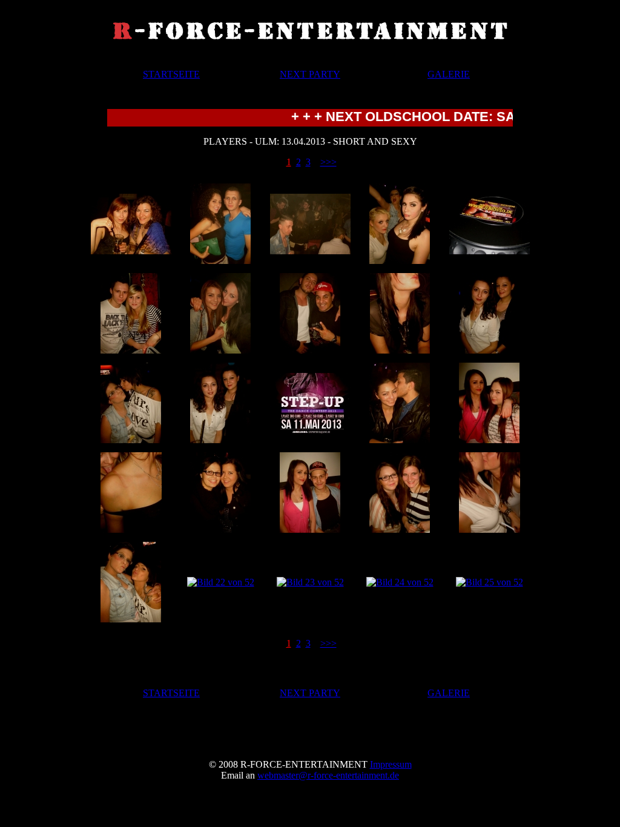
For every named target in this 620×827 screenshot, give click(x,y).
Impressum (391, 764)
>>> (328, 162)
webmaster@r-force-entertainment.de (328, 775)
